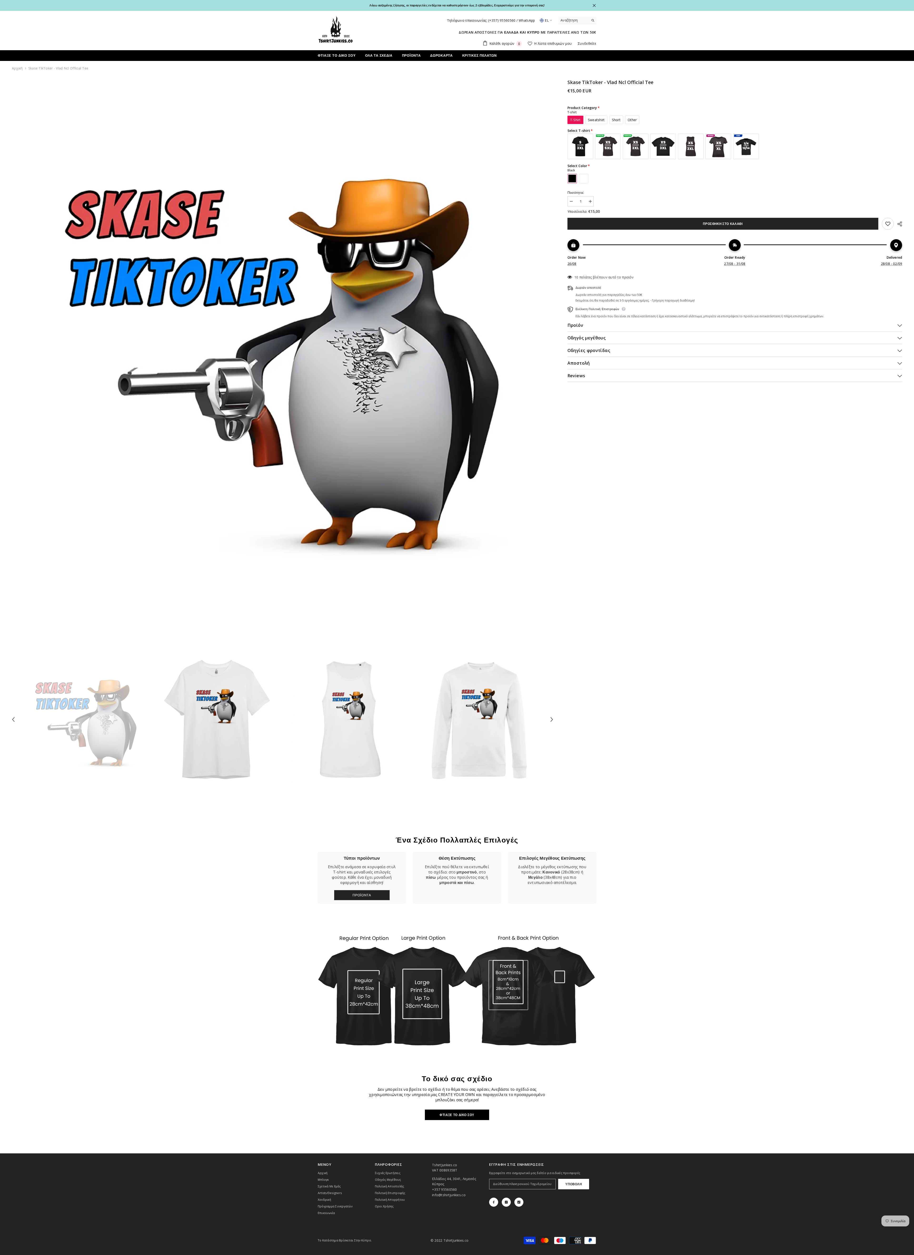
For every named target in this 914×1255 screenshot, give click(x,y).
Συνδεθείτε (587, 43)
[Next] (551, 719)
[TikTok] (518, 1202)
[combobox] (573, 20)
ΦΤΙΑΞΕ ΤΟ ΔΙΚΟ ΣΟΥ (457, 1115)
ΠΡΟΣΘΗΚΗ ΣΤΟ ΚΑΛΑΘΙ (723, 224)
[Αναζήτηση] (577, 20)
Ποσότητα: (575, 192)
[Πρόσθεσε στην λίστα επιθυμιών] (888, 224)
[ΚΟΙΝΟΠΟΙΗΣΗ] (898, 224)
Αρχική (17, 68)
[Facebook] (493, 1202)
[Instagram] (506, 1202)
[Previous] (13, 719)
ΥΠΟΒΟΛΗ (573, 1184)
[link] (457, 878)
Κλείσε (594, 6)
